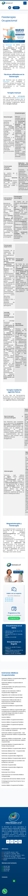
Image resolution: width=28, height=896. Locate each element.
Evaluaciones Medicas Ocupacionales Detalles (12, 706)
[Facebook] (8, 841)
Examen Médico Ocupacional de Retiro (12, 719)
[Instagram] (20, 841)
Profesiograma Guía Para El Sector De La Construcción (13, 782)
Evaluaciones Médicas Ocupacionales (12, 697)
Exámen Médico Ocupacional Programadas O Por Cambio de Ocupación (14, 729)
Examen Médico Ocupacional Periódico (12, 722)
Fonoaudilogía (5, 770)
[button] (14, 881)
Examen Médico (6, 717)
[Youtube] (16, 841)
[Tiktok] (12, 841)
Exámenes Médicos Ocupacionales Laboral (14, 748)
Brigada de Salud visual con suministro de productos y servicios (13, 761)
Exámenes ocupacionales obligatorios (12, 756)
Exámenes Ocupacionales (9, 753)
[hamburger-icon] (25, 3)
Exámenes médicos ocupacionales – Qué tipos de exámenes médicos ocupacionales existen (14, 734)
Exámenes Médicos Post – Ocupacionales (13, 751)
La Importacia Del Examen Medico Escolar (13, 779)
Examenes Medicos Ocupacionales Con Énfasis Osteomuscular (13, 745)
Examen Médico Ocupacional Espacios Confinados (12, 725)
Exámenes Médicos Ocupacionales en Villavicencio (12, 683)
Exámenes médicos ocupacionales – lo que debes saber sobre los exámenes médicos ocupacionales (14, 740)
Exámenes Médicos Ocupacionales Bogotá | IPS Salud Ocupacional (14, 679)
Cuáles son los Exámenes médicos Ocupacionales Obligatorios (11, 691)
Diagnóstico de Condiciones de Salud (12, 695)
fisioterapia (9, 45)
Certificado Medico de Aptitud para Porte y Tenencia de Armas (14, 687)
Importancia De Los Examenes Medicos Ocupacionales (13, 775)
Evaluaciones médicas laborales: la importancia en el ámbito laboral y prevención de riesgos (11, 701)
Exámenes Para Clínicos (8, 772)
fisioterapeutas (20, 98)
